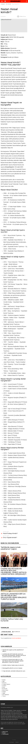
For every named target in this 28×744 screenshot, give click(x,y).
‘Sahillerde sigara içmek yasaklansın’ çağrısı (11, 548)
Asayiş (3, 679)
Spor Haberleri (5, 694)
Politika (4, 691)
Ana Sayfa (11, 742)
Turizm (4, 696)
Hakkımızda (5, 731)
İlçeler (3, 687)
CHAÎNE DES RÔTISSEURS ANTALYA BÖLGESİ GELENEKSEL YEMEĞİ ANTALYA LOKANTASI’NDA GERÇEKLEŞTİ (14, 571)
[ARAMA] (26, 1)
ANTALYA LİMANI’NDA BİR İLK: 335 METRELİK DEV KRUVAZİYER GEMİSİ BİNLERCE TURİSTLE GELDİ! (14, 596)
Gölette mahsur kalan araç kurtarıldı (12, 620)
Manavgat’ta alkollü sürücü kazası (12, 668)
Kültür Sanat (5, 690)
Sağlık (3, 693)
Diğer (3, 681)
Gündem (4, 685)
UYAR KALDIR (5, 734)
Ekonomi (4, 682)
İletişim (4, 732)
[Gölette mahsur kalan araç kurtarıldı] (14, 609)
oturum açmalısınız (16, 638)
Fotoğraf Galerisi (6, 684)
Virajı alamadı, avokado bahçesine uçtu (13, 671)
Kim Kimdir (4, 688)
